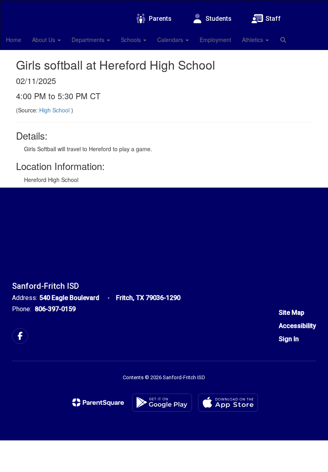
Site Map (291, 312)
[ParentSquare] (98, 402)
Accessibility (297, 326)
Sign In (289, 339)
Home (13, 40)
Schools (131, 40)
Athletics (253, 40)
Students (219, 18)
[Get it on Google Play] (162, 403)
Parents (160, 18)
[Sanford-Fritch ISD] (163, 5)
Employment (215, 40)
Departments (89, 40)
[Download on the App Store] (228, 403)
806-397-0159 (55, 309)
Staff (273, 18)
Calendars (171, 40)
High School (55, 110)
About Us (44, 40)
